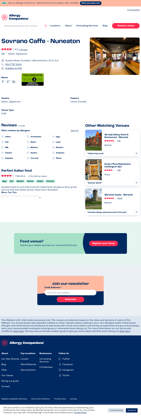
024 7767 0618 (13, 64)
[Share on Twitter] (8, 81)
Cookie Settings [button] (116, 410)
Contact (5, 387)
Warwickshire (28, 370)
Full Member (46, 367)
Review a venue (126, 26)
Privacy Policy (60, 399)
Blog (105, 26)
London (25, 359)
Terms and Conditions (40, 399)
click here (18, 331)
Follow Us (64, 353)
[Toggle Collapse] (137, 153)
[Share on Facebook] (2, 81)
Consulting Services (87, 26)
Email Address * (53, 287)
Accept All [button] (132, 410)
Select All (74, 131)
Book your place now (91, 3)
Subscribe (70, 299)
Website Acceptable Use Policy (14, 399)
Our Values (7, 375)
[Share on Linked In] (13, 81)
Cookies (73, 399)
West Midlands (28, 364)
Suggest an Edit (13, 68)
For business (133, 10)
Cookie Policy (80, 413)
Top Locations (28, 353)
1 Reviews (23, 50)
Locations (55, 26)
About (68, 26)
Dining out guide (10, 381)
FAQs (4, 370)
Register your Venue (103, 243)
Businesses (46, 353)
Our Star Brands (10, 359)
